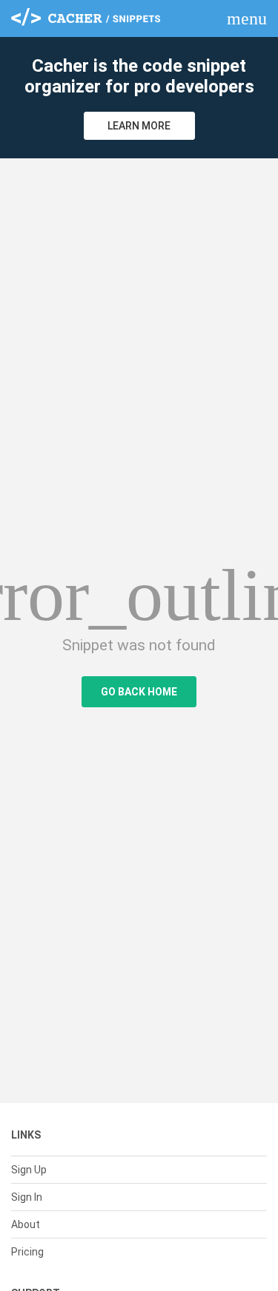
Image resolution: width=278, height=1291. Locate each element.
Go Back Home (139, 692)
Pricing (27, 1252)
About (25, 1224)
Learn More (139, 126)
